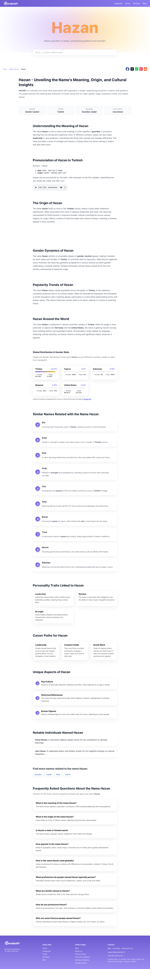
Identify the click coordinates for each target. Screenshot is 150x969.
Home (5, 69)
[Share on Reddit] (145, 69)
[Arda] (75, 472)
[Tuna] (75, 534)
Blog (144, 3)
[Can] (75, 488)
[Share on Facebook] (127, 69)
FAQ (44, 960)
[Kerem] (75, 549)
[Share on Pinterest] (141, 69)
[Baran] (75, 519)
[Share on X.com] (132, 69)
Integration (118, 3)
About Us (78, 951)
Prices (127, 3)
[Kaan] (75, 440)
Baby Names (14, 69)
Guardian (38, 774)
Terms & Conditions (82, 957)
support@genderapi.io (116, 952)
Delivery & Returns (82, 960)
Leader (49, 774)
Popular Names (81, 963)
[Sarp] (75, 503)
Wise (58, 774)
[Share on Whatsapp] (136, 69)
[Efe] (75, 424)
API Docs (136, 3)
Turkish (67, 774)
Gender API (87, 399)
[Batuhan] (75, 564)
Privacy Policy (80, 954)
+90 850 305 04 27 (115, 956)
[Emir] (75, 455)
